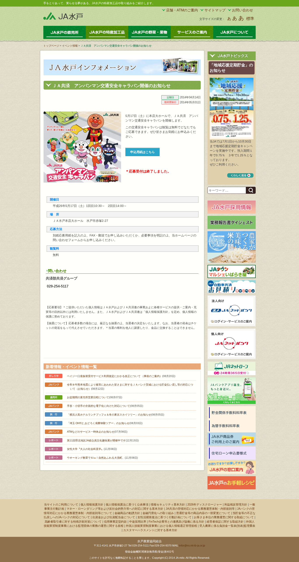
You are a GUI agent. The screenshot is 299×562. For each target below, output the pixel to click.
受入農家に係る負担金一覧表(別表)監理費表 (227, 525)
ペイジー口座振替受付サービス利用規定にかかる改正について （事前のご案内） (114, 376)
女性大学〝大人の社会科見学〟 (85, 449)
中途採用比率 (137, 521)
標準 (250, 18)
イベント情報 (70, 45)
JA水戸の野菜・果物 (149, 32)
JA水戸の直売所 (64, 32)
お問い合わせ (242, 10)
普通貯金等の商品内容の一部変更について (203, 513)
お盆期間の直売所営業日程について (88, 397)
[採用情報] (232, 207)
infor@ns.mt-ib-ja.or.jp (192, 545)
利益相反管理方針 (235, 504)
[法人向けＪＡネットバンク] (232, 311)
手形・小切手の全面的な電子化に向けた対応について (98, 405)
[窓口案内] (232, 467)
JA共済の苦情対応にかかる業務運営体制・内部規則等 (200, 508)
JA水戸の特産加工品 (107, 32)
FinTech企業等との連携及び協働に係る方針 (176, 521)
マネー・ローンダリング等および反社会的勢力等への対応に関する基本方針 (115, 508)
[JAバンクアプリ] (232, 390)
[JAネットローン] (232, 368)
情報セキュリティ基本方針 (168, 504)
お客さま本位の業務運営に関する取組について (224, 517)
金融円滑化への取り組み (158, 513)
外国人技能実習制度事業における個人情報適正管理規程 (161, 525)
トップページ (51, 45)
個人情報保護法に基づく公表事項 (127, 504)
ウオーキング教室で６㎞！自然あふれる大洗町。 (96, 457)
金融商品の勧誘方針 (127, 513)
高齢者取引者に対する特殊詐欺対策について (73, 521)
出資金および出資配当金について (113, 517)
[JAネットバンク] (232, 344)
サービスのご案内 (192, 32)
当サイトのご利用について (61, 504)
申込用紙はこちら (142, 152)
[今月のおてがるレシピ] (232, 482)
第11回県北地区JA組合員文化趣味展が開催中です (96, 440)
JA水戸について (234, 32)
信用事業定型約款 (115, 521)
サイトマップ (214, 10)
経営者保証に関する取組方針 (225, 521)
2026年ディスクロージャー (204, 504)
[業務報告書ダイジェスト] (232, 222)
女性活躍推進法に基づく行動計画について (164, 517)
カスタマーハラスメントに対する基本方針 (150, 530)
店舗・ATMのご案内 (182, 10)
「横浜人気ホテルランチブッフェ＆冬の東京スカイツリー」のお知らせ (109, 414)
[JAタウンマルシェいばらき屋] (232, 271)
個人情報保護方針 (92, 504)
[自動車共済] (232, 286)
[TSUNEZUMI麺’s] (232, 247)
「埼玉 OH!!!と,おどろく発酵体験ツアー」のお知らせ (98, 423)
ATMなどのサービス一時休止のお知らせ (90, 431)
